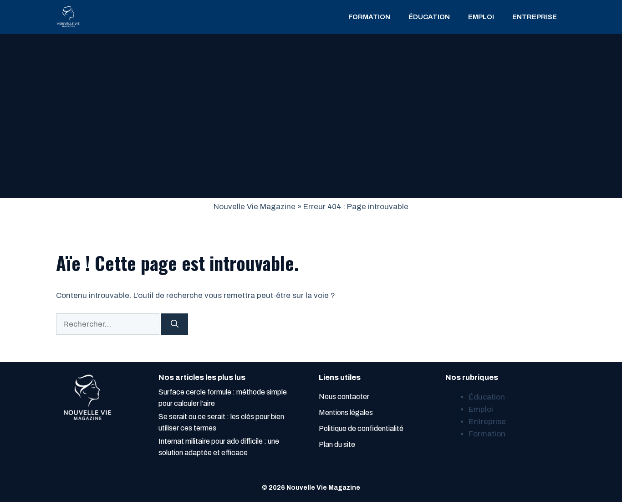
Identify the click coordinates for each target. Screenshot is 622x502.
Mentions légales (346, 412)
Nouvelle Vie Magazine (255, 206)
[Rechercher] (174, 324)
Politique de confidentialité (361, 428)
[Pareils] (68, 17)
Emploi (481, 16)
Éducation (429, 16)
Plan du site (337, 444)
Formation (369, 16)
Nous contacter (344, 396)
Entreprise (534, 16)
